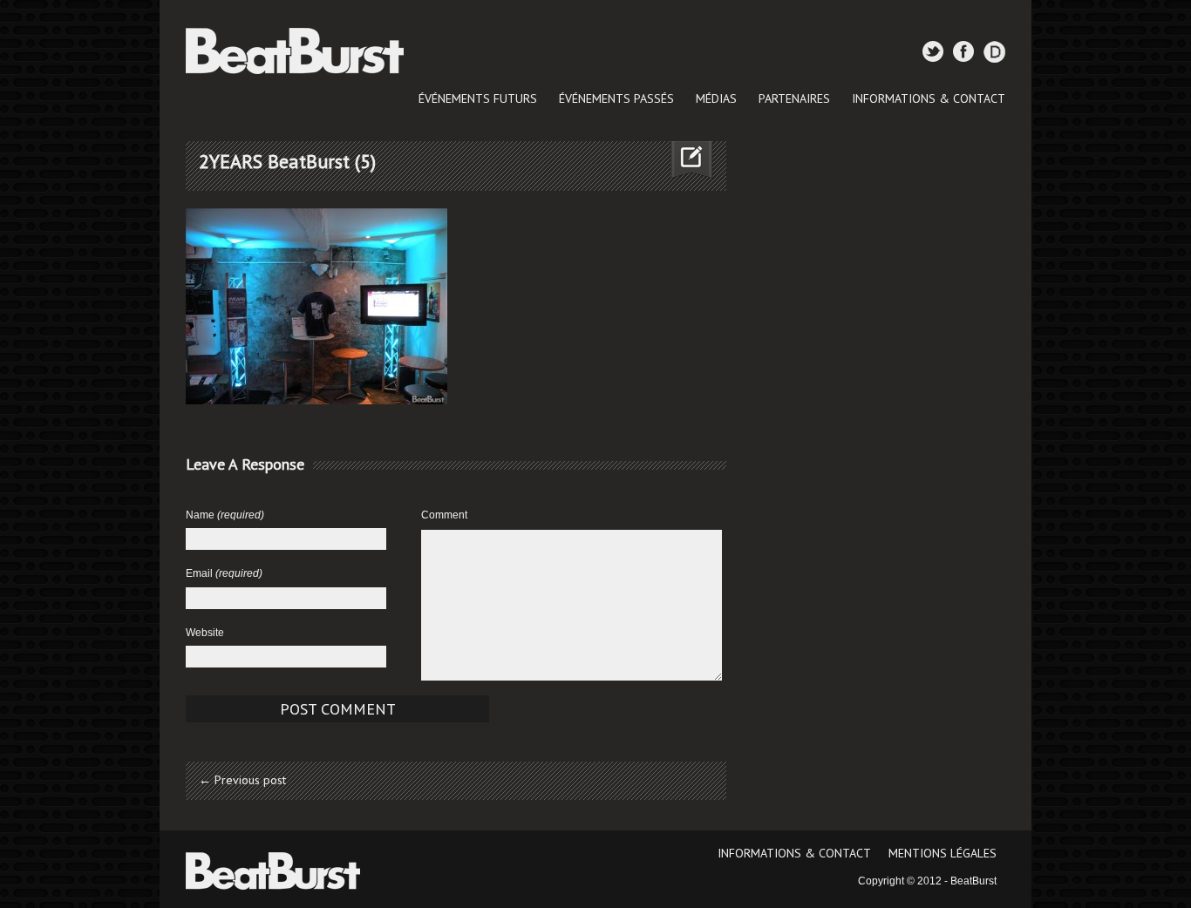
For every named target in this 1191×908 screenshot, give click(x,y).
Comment (444, 515)
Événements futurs (478, 98)
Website (205, 633)
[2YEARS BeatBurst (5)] (316, 306)
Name (225, 515)
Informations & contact (928, 98)
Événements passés (616, 98)
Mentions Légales (942, 853)
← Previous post (242, 780)
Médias (716, 98)
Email (224, 573)
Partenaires (794, 98)
